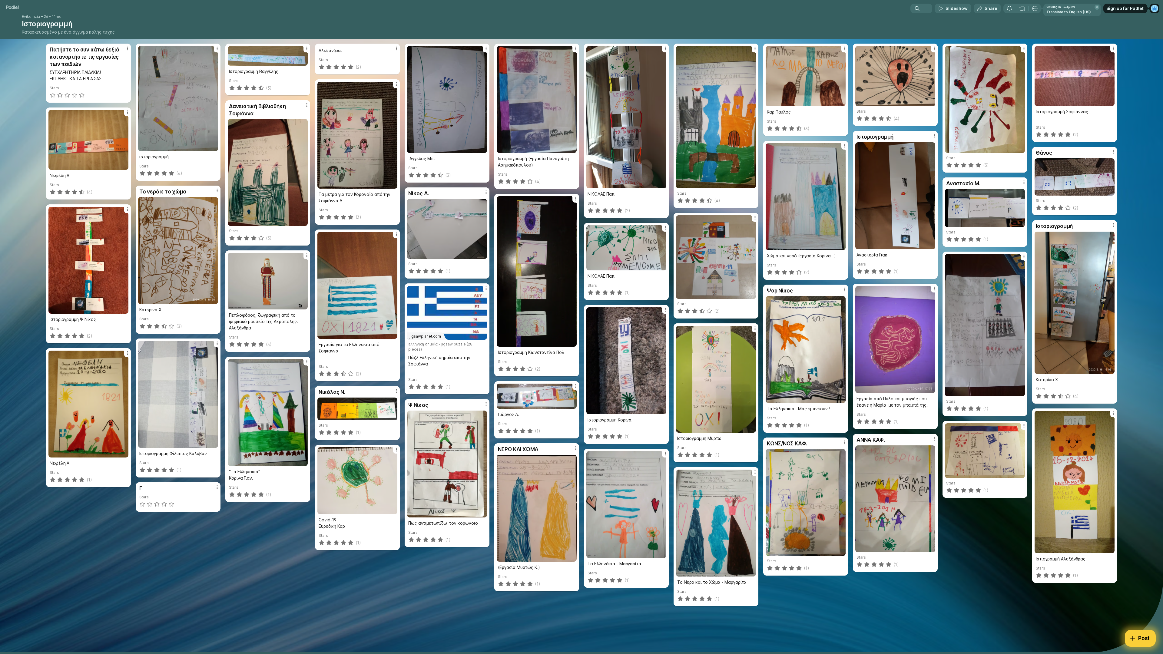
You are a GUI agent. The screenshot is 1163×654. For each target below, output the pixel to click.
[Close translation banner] (1097, 7)
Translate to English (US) (1068, 12)
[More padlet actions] (1035, 8)
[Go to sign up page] (1154, 8)
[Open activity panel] (1009, 8)
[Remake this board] (1022, 8)
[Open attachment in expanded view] (178, 98)
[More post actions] (127, 48)
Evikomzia (31, 17)
